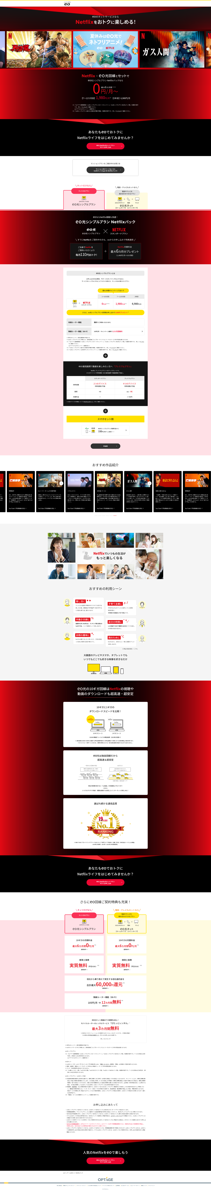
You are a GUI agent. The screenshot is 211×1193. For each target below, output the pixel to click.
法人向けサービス (125, 1185)
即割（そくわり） (104, 1064)
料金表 (105, 446)
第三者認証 (59, 1185)
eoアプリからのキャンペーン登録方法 (84, 109)
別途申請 (74, 1087)
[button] (3, 49)
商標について (144, 1185)
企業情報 (118, 1185)
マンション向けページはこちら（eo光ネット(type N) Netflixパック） (105, 170)
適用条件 (126, 949)
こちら (84, 107)
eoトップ (65, 1173)
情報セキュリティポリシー (69, 1185)
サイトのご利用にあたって (108, 1185)
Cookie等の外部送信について (94, 1185)
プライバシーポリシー (81, 1185)
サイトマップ (151, 1185)
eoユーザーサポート (135, 1185)
